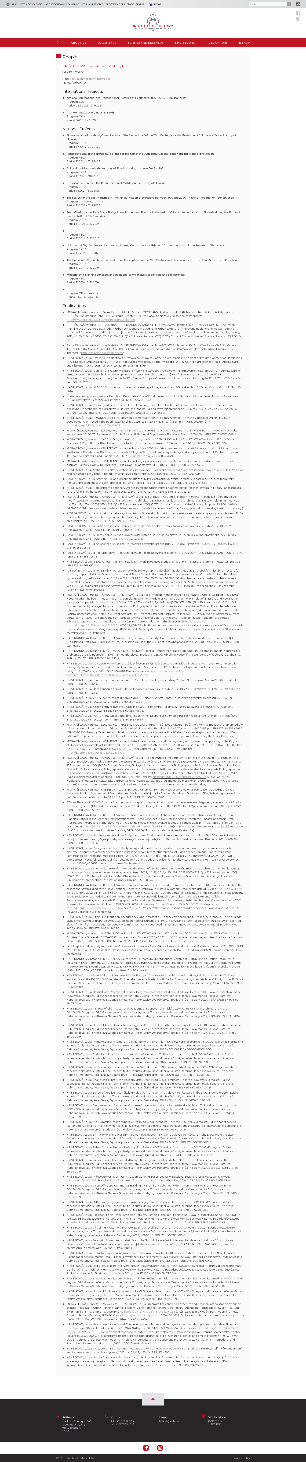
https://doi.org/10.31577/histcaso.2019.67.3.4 (93, 625)
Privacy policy (241, 1458)
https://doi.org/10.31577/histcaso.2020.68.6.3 (179, 776)
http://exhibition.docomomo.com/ (102, 352)
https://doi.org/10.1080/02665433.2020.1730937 (96, 752)
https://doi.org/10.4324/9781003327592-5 (149, 1311)
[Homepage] (153, 23)
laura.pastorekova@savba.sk (91, 78)
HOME (61, 42)
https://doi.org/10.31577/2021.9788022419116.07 (113, 826)
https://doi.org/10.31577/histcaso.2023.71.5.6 (93, 908)
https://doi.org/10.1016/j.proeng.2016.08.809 (93, 425)
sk (298, 4)
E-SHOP (244, 42)
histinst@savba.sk (169, 1421)
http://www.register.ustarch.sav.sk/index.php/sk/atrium (101, 319)
